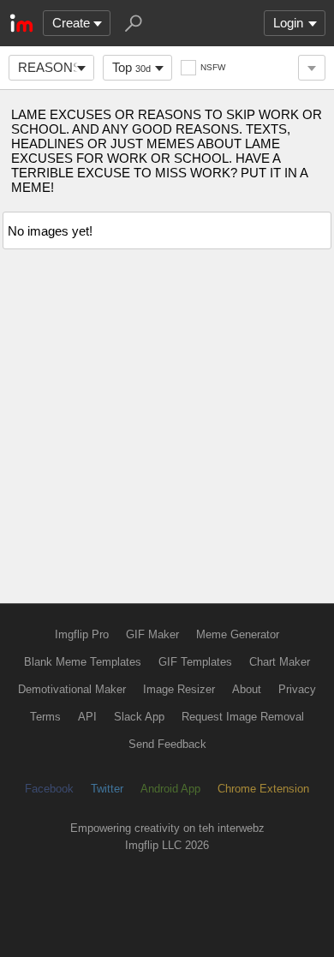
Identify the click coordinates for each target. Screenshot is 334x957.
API (87, 716)
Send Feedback (167, 744)
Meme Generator (237, 634)
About (246, 689)
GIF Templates (195, 661)
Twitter (107, 788)
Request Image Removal (243, 716)
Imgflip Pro (82, 634)
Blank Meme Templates (82, 661)
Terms (45, 716)
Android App (170, 788)
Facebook (49, 788)
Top (131, 67)
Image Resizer (179, 689)
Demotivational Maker (72, 689)
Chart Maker (279, 661)
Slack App (139, 716)
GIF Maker (152, 634)
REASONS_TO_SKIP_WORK (56, 67)
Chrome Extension (263, 788)
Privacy (297, 689)
